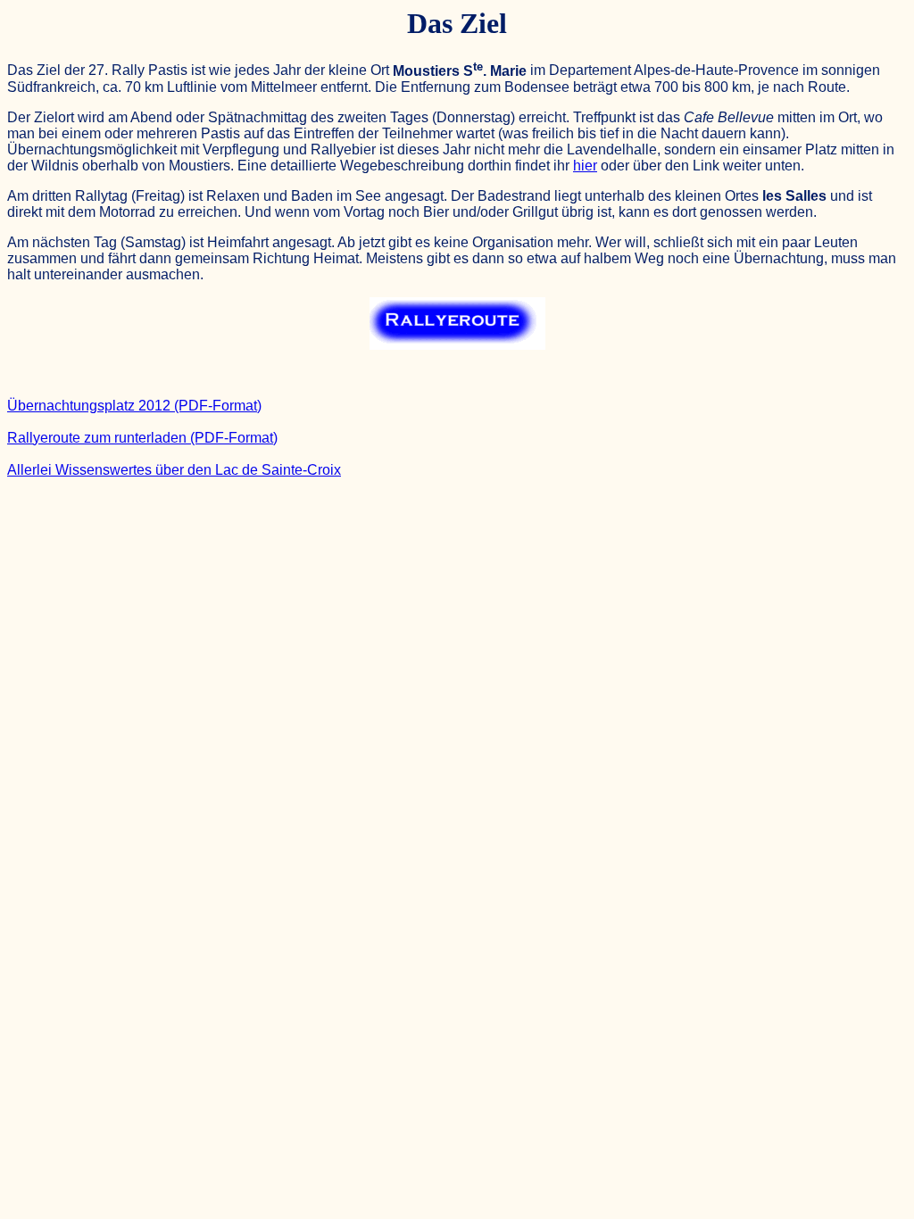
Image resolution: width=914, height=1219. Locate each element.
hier (585, 165)
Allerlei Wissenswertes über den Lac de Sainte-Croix (174, 469)
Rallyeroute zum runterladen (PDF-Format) (142, 437)
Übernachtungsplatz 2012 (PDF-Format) (134, 405)
